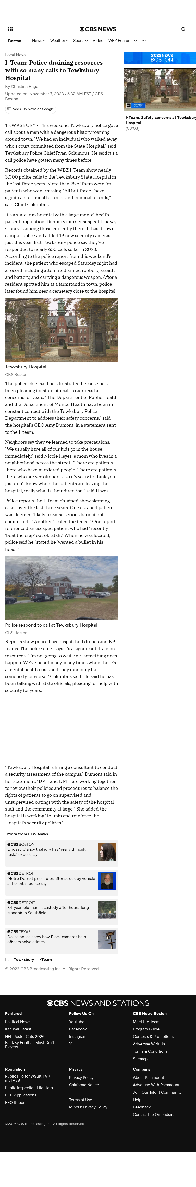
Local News (15, 55)
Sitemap (140, 1059)
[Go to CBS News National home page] (98, 29)
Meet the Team (146, 1022)
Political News (17, 1022)
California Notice (84, 1085)
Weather (58, 40)
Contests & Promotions (153, 1037)
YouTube (76, 1022)
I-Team (45, 959)
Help (137, 1100)
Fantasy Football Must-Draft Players (29, 1045)
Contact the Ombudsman (155, 1115)
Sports (79, 40)
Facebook (78, 1029)
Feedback (142, 1107)
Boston (14, 40)
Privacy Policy (81, 1077)
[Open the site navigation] (38, 29)
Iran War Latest (18, 1029)
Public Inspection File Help (29, 1088)
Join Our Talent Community (157, 1092)
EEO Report (15, 1103)
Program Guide (146, 1029)
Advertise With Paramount (156, 1085)
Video (98, 40)
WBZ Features (121, 40)
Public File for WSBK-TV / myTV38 (27, 1078)
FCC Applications (20, 1095)
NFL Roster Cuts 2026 (24, 1037)
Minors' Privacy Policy (88, 1107)
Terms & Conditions (150, 1051)
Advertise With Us (149, 1044)
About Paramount (148, 1077)
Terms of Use (80, 1100)
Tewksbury (24, 959)
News (37, 40)
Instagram (78, 1037)
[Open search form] (183, 29)
